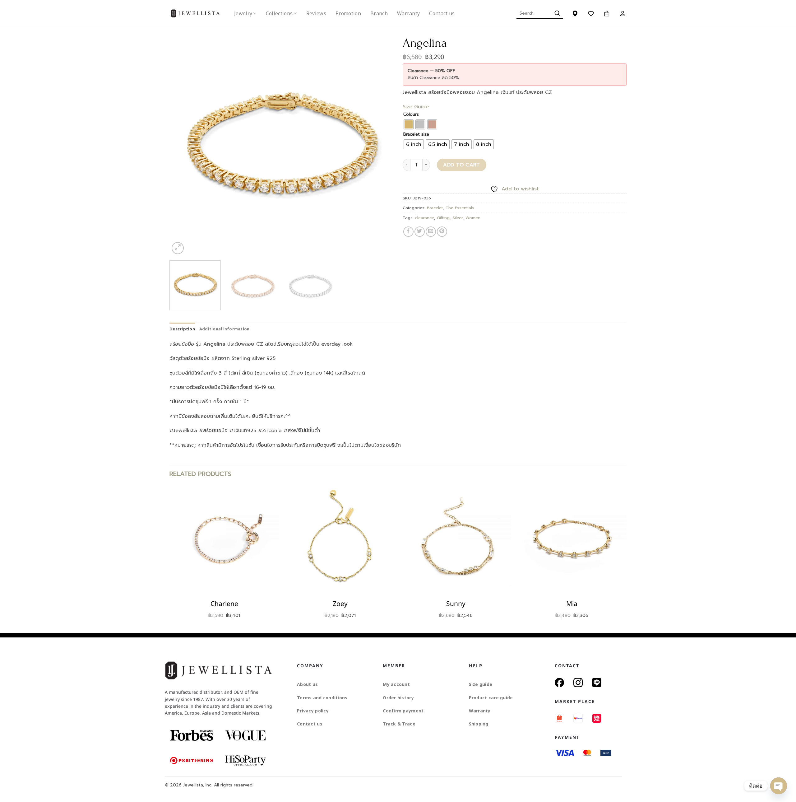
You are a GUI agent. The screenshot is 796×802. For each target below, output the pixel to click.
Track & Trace (399, 724)
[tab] (182, 329)
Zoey (340, 604)
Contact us (442, 13)
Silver (457, 218)
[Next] (380, 143)
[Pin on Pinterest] (442, 231)
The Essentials (460, 208)
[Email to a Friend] (431, 231)
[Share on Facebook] (408, 231)
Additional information (224, 329)
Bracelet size (416, 134)
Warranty (408, 13)
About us (307, 684)
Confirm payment (403, 711)
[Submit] (556, 13)
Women (472, 218)
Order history (398, 698)
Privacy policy (313, 711)
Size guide (481, 684)
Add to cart (461, 165)
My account (396, 684)
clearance (424, 218)
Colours (411, 114)
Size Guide (416, 106)
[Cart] (607, 13)
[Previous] (181, 143)
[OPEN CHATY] (778, 785)
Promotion (348, 13)
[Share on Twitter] (419, 231)
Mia (571, 604)
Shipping (478, 724)
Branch (379, 13)
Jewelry (243, 13)
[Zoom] (178, 248)
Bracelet (435, 208)
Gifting (443, 218)
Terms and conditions (322, 698)
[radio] (408, 124)
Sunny (455, 604)
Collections (279, 13)
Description (182, 329)
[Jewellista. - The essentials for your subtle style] (200, 13)
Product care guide (491, 698)
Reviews (316, 13)
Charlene (224, 604)
